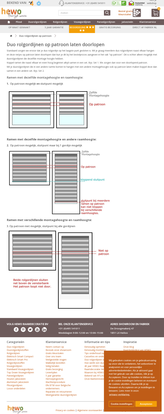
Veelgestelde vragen (56, 359)
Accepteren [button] (146, 404)
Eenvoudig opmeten (94, 346)
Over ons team (53, 356)
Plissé (19, 21)
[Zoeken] (107, 13)
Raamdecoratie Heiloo (96, 369)
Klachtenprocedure (55, 382)
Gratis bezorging (54, 369)
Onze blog (128, 346)
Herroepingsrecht (55, 378)
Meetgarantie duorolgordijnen (61, 394)
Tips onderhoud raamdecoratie (100, 353)
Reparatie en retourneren (59, 391)
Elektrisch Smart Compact (20, 356)
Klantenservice (147, 21)
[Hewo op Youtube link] (37, 331)
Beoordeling (78, 27)
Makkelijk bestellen (55, 362)
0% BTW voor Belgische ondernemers (58, 387)
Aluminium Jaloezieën (18, 382)
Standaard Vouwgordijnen (20, 369)
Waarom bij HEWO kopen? (98, 372)
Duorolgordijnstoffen (18, 349)
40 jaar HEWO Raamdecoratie (99, 366)
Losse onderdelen (16, 388)
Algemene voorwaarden (89, 410)
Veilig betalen (52, 366)
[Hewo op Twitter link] (30, 331)
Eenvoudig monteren (95, 349)
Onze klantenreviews (95, 378)
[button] (158, 352)
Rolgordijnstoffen (16, 362)
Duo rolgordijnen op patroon (35, 35)
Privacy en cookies (65, 410)
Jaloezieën (127, 21)
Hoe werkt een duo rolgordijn (99, 362)
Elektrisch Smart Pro (17, 359)
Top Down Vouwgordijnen (20, 372)
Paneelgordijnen (106, 21)
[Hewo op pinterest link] (23, 331)
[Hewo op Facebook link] (16, 331)
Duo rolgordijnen (15, 346)
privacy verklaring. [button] (119, 394)
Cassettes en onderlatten (97, 356)
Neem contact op (55, 346)
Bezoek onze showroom (58, 349)
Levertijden (51, 372)
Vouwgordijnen (82, 21)
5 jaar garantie (53, 375)
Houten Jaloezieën (16, 378)
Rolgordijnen (60, 21)
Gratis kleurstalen (55, 353)
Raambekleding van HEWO (137, 349)
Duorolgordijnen (37, 21)
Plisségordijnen (14, 385)
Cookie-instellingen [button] (121, 404)
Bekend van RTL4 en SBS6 (98, 375)
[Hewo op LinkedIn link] (44, 331)
